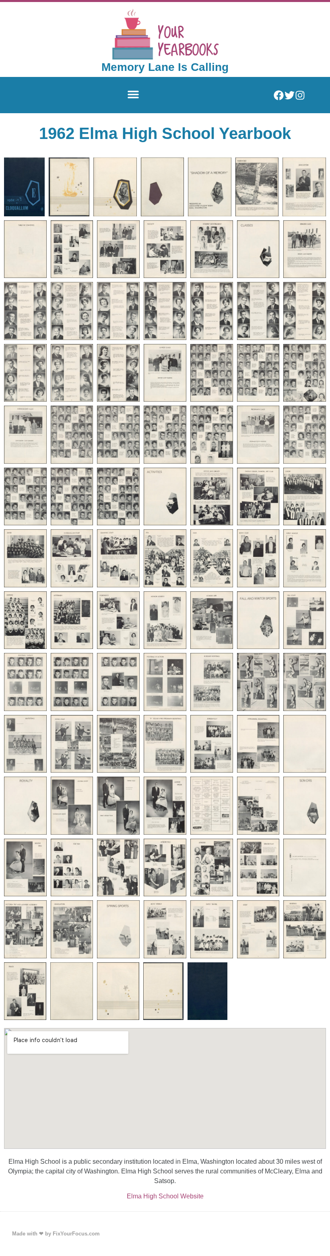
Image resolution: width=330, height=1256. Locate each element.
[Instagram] (300, 95)
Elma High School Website (165, 1196)
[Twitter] (289, 95)
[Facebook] (279, 95)
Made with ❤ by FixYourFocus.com (56, 1234)
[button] (133, 94)
